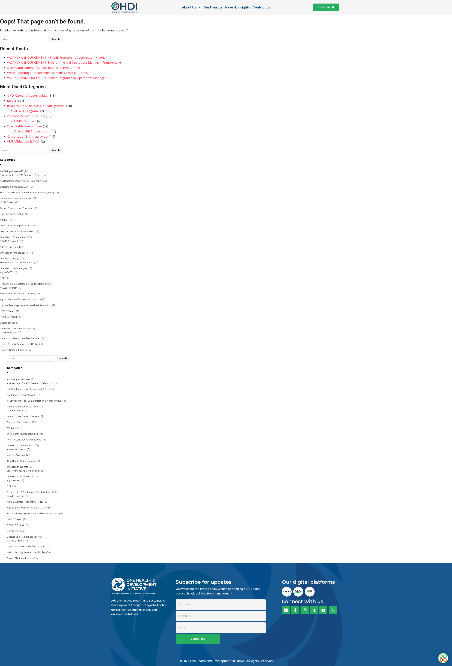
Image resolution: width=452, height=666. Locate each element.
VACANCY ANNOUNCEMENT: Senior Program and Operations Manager (56, 78)
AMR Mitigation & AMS (23, 141)
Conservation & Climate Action (28, 136)
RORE (3, 278)
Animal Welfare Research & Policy (18, 293)
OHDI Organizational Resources (17, 231)
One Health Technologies (13, 268)
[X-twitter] (314, 610)
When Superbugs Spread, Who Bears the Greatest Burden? (47, 73)
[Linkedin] (286, 610)
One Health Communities (24, 126)
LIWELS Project (7, 311)
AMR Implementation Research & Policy (21, 180)
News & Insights (237, 7)
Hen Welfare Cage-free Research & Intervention (25, 305)
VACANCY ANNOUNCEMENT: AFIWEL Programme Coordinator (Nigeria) (57, 57)
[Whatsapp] (333, 610)
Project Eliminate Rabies (13, 349)
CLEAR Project (7, 202)
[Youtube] (323, 610)
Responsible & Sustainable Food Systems (35, 106)
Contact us (261, 7)
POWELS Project (8, 316)
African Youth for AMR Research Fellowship (23, 175)
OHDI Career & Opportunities (27, 95)
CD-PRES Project (25, 121)
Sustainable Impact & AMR (14, 186)
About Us (189, 7)
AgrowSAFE (6, 272)
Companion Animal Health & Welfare (19, 338)
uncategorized (8, 322)
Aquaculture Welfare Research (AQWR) (20, 299)
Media (11, 101)
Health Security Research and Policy (19, 344)
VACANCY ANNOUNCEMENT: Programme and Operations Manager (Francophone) (64, 62)
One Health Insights (10, 258)
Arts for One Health (10, 246)
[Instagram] (305, 610)
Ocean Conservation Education (16, 208)
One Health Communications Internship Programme (43, 68)
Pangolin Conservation (12, 213)
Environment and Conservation (16, 262)
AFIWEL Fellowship (9, 241)
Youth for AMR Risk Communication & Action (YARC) (27, 192)
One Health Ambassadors (32, 131)
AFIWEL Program (26, 111)
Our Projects (213, 7)
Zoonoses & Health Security (26, 116)
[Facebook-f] (295, 610)
